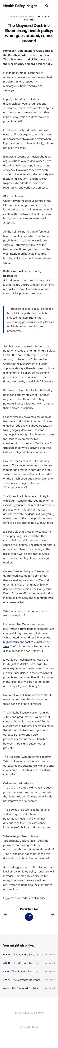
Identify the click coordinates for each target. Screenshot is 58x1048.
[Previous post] (5, 914)
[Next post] (53, 914)
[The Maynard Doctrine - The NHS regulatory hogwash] (29, 954)
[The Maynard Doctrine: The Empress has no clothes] (29, 988)
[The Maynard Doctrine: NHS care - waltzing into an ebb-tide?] (29, 980)
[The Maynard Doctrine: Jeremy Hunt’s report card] (29, 963)
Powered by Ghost (29, 1027)
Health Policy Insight (20, 5)
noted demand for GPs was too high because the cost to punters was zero (26, 642)
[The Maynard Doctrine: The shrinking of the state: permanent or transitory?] (29, 971)
